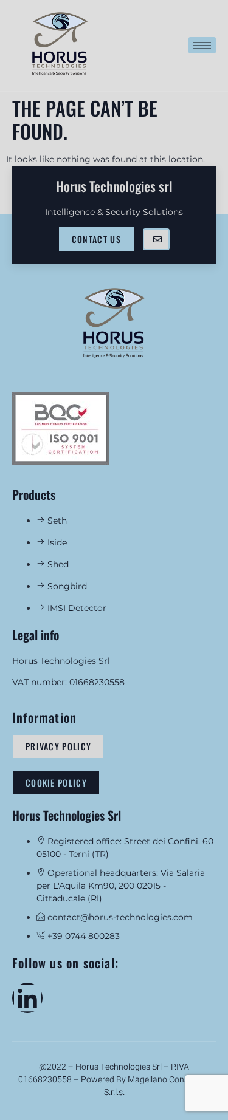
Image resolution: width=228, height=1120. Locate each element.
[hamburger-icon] (202, 45)
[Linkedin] (27, 998)
